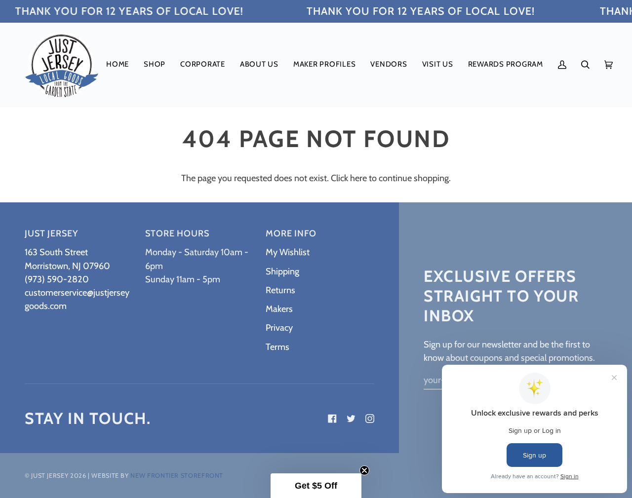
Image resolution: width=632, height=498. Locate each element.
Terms (277, 346)
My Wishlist (288, 252)
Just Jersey (49, 475)
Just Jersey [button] (51, 233)
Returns (280, 290)
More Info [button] (291, 233)
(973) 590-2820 (57, 279)
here (358, 178)
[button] (154, 65)
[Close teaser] (364, 470)
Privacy (279, 327)
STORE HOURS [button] (177, 233)
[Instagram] (369, 418)
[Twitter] (351, 418)
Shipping (282, 271)
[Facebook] (332, 418)
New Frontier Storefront (176, 475)
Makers (279, 308)
